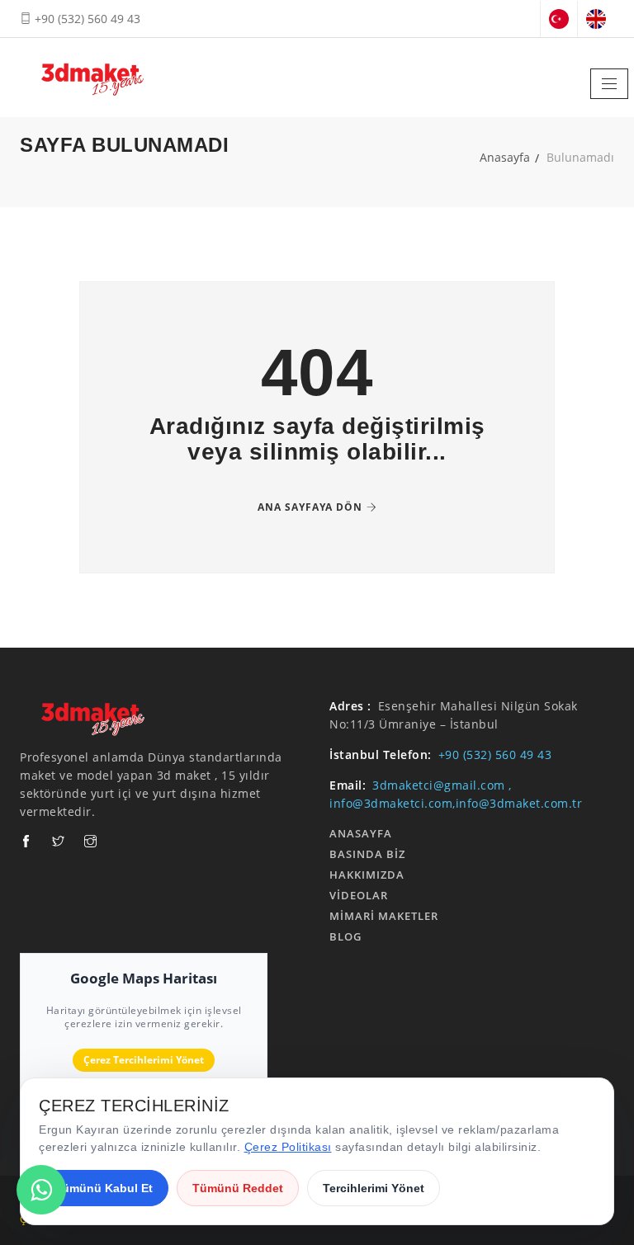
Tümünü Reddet (237, 1188)
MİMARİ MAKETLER (383, 915)
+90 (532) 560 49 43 (85, 18)
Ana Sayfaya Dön (310, 507)
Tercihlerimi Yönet (373, 1188)
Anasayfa (505, 157)
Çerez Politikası (288, 1146)
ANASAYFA (360, 833)
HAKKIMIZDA (367, 874)
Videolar (358, 895)
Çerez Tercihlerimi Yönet (143, 1060)
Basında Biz (367, 854)
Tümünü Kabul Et (103, 1188)
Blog (345, 936)
